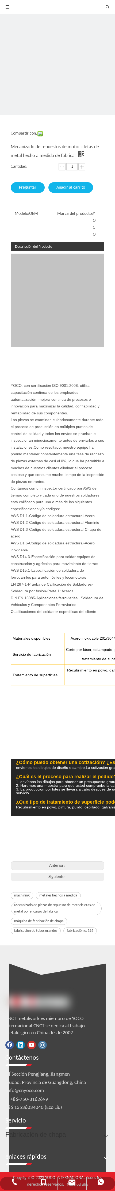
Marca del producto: (75, 214)
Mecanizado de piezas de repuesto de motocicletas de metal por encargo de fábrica (54, 908)
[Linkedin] (20, 1045)
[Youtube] (31, 1045)
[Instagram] (42, 1045)
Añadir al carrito (70, 187)
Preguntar (27, 187)
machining (22, 896)
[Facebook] (9, 1045)
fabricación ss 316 (80, 931)
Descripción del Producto (33, 247)
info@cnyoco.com (25, 1090)
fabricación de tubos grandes (35, 931)
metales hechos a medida (58, 896)
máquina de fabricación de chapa (39, 921)
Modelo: (22, 214)
